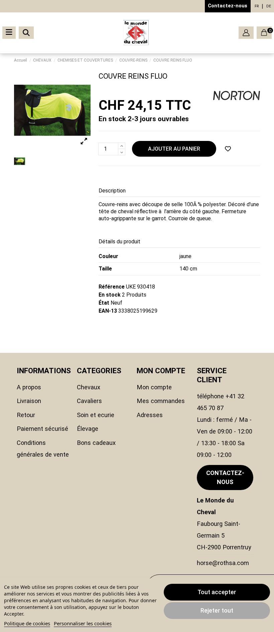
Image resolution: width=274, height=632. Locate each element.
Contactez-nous (227, 6)
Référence (112, 287)
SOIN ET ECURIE (95, 414)
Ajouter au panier (174, 149)
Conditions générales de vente (43, 448)
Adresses (150, 414)
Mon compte (154, 387)
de (268, 6)
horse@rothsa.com (223, 562)
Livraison (29, 400)
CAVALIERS (89, 400)
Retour (26, 414)
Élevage (87, 428)
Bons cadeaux (96, 442)
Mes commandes (161, 400)
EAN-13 (108, 311)
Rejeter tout (216, 610)
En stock (110, 295)
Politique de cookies (27, 623)
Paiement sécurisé (42, 428)
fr (257, 6)
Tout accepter (216, 592)
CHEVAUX (88, 387)
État (104, 303)
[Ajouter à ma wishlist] (228, 149)
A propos (29, 387)
